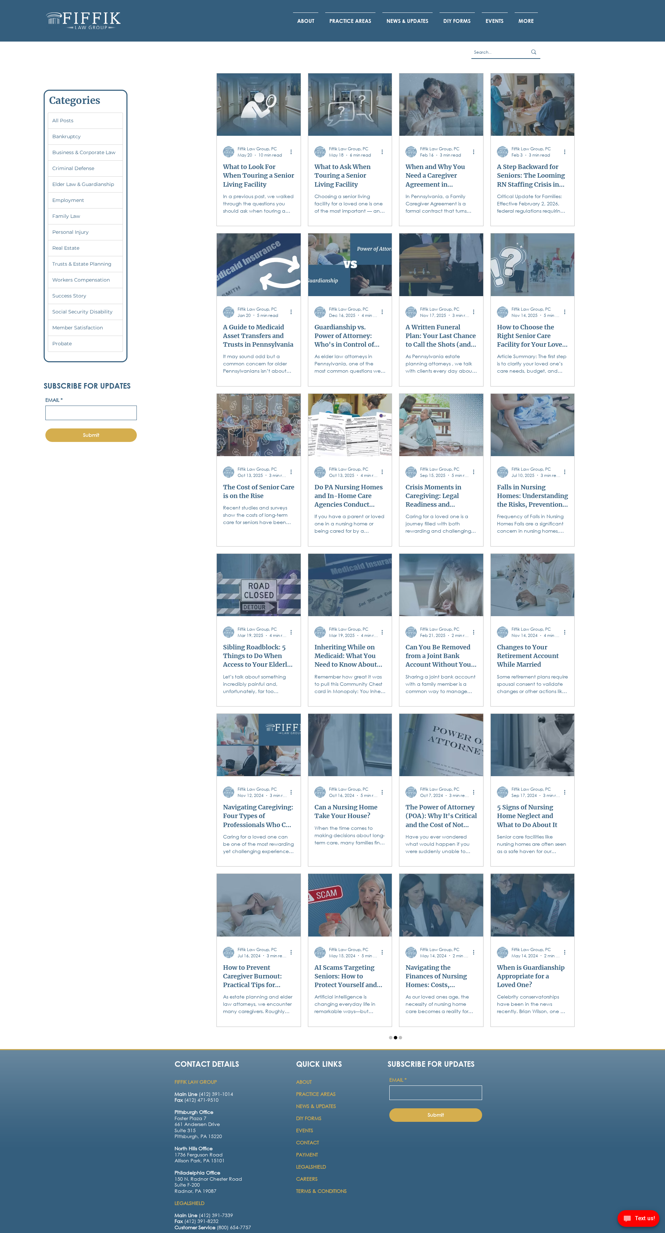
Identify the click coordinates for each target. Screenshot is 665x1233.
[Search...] (533, 52)
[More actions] (293, 152)
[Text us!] (638, 1219)
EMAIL (54, 400)
